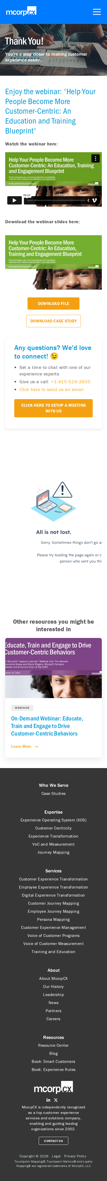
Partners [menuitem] (53, 1010)
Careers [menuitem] (53, 1018)
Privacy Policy (75, 1156)
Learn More (21, 746)
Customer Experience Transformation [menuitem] (53, 879)
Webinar (22, 708)
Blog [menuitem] (53, 1053)
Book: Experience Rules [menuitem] (54, 1069)
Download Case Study (53, 320)
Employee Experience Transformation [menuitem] (53, 887)
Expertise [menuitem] (53, 812)
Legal (56, 1156)
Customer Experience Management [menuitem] (53, 927)
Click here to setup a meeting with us (53, 408)
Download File (53, 303)
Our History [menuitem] (53, 986)
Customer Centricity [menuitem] (53, 828)
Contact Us (53, 1141)
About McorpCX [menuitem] (53, 978)
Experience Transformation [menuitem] (54, 836)
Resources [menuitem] (53, 1037)
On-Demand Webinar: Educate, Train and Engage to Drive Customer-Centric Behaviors (47, 725)
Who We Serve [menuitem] (53, 785)
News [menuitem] (54, 1002)
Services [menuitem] (53, 871)
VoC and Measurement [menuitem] (53, 844)
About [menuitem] (54, 970)
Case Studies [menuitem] (54, 793)
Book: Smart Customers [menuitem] (53, 1061)
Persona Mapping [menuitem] (53, 919)
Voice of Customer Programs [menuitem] (54, 935)
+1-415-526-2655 (71, 382)
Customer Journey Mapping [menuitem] (53, 903)
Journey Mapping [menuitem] (53, 852)
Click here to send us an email (51, 389)
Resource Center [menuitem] (53, 1045)
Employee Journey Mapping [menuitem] (53, 911)
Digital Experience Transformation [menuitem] (53, 895)
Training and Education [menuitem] (53, 951)
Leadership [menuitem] (53, 994)
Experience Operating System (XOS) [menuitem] (54, 819)
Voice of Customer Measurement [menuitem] (53, 943)
